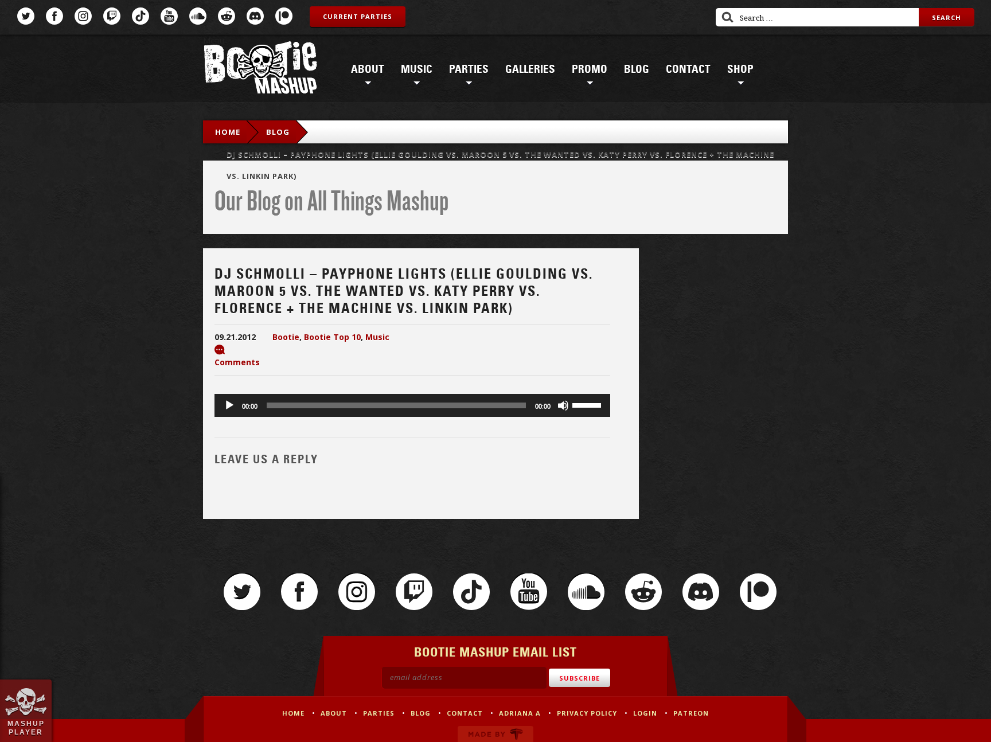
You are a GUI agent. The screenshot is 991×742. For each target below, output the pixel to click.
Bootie (285, 336)
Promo (589, 69)
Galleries (530, 69)
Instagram (83, 16)
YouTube (169, 16)
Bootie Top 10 (332, 336)
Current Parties (357, 16)
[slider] (588, 404)
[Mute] (563, 405)
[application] (412, 405)
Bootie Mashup (260, 69)
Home (227, 132)
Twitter (25, 16)
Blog (636, 69)
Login (645, 713)
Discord (255, 16)
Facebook (54, 16)
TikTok (140, 16)
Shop (740, 69)
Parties (469, 69)
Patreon (283, 16)
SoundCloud (197, 16)
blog (278, 132)
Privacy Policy (587, 713)
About (367, 69)
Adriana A (520, 713)
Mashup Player (26, 728)
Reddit (226, 16)
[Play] (229, 405)
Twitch (111, 16)
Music (416, 69)
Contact (688, 69)
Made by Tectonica (495, 734)
